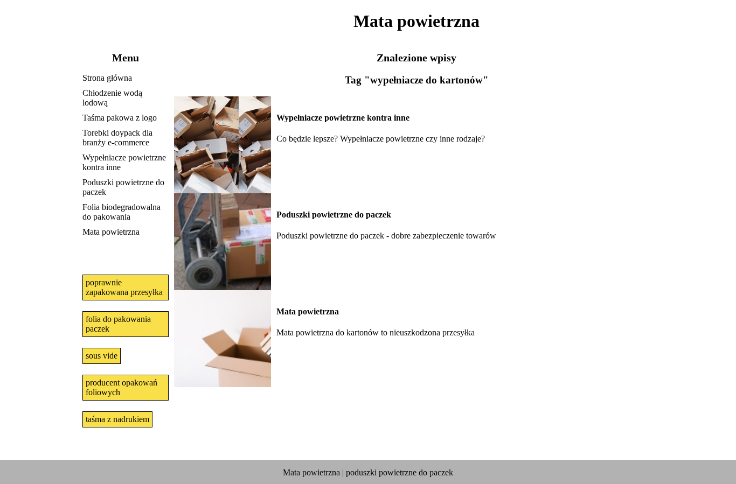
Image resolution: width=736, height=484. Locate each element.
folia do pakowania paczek (118, 323)
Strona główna (107, 77)
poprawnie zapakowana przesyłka (124, 287)
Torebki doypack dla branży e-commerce (117, 137)
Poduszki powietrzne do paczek (123, 187)
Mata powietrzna (111, 231)
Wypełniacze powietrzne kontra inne (124, 162)
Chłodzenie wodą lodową (112, 97)
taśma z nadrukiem (117, 419)
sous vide (101, 355)
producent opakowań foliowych (121, 387)
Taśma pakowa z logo (119, 117)
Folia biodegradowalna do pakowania (121, 211)
